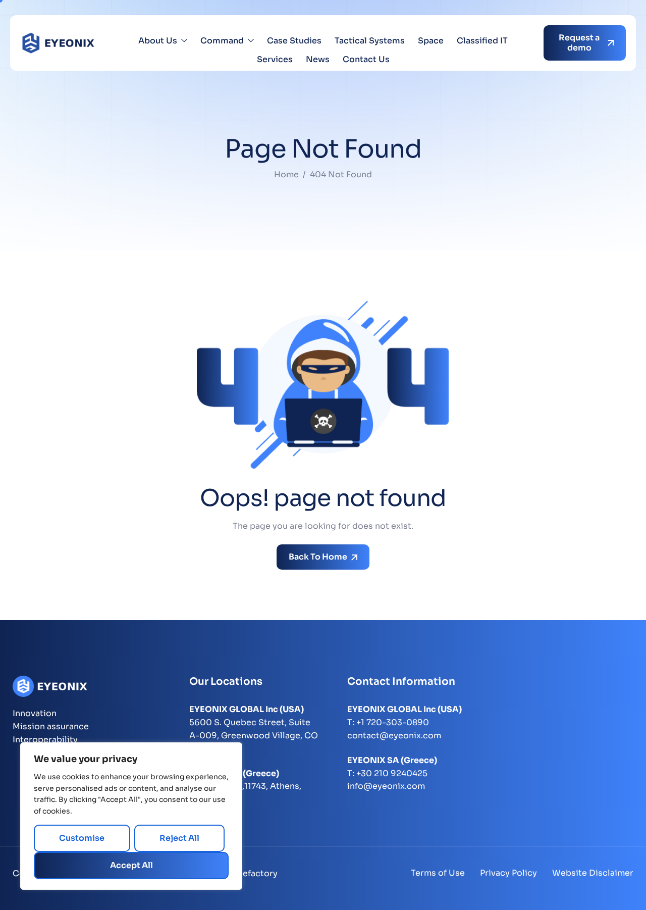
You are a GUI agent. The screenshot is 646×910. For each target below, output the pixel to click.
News (318, 59)
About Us (157, 40)
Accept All (131, 865)
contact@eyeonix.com (394, 735)
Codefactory (251, 873)
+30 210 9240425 (391, 773)
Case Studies (294, 40)
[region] (131, 816)
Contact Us (366, 59)
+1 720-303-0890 (392, 722)
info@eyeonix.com (386, 786)
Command (222, 40)
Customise (81, 838)
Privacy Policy (508, 873)
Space (431, 40)
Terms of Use (438, 873)
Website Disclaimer (592, 873)
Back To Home (319, 556)
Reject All (179, 838)
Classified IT (482, 40)
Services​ (275, 59)
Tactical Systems (370, 40)
